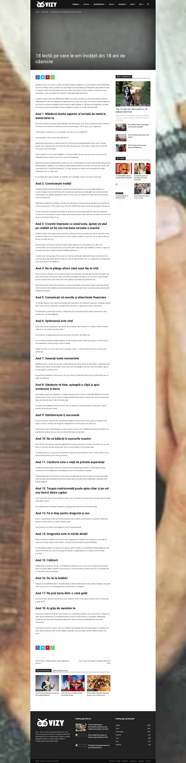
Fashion (122, 4)
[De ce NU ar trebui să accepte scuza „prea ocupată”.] (121, 127)
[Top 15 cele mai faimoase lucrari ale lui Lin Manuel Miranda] (47, 683)
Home (37, 12)
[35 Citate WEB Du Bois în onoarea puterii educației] (124, 168)
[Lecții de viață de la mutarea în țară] (124, 188)
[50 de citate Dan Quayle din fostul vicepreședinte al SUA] (81, 737)
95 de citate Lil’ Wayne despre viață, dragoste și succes (52, 662)
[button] (147, 4)
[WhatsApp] (52, 77)
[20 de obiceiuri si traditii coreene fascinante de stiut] (73, 683)
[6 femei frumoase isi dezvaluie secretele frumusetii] (142, 168)
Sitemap (141, 761)
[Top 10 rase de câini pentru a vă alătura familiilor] (133, 93)
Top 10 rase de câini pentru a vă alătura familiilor (131, 110)
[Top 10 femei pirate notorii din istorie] (121, 137)
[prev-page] (37, 699)
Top (140, 4)
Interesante (99, 4)
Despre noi (133, 761)
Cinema (75, 4)
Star (132, 4)
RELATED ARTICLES (43, 671)
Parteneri (125, 761)
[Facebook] (38, 77)
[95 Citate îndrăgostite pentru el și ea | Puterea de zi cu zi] (81, 748)
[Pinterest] (47, 77)
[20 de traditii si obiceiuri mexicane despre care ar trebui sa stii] (98, 683)
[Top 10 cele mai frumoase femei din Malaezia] (121, 148)
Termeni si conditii (114, 761)
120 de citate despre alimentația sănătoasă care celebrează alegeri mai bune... (98, 727)
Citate (86, 4)
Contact (148, 761)
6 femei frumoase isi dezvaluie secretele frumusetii (140, 177)
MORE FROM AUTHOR (60, 671)
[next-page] (40, 699)
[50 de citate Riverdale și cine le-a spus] (142, 188)
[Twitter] (42, 77)
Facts (111, 4)
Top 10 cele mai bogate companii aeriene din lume (94, 662)
